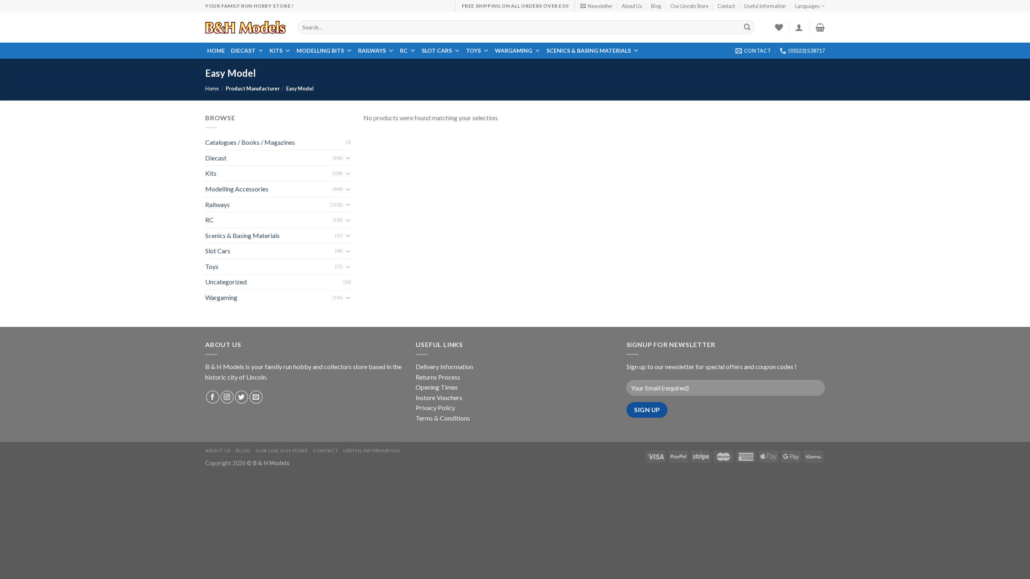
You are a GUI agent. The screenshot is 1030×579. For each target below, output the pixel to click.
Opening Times (437, 387)
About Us (632, 6)
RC (404, 50)
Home (216, 50)
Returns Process (438, 377)
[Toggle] (348, 157)
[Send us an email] (256, 397)
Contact (726, 6)
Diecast (243, 50)
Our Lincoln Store (689, 6)
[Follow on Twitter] (241, 397)
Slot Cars (437, 50)
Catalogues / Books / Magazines (250, 142)
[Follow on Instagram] (227, 397)
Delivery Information (444, 366)
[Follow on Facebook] (212, 397)
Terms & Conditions (443, 418)
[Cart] (820, 27)
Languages (807, 6)
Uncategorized (226, 282)
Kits (276, 50)
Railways (372, 50)
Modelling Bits (320, 50)
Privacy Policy (435, 407)
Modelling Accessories (236, 189)
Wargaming (513, 50)
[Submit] (747, 27)
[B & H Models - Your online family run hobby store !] (245, 27)
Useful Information (765, 6)
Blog (656, 6)
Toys (473, 50)
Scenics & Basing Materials (588, 50)
